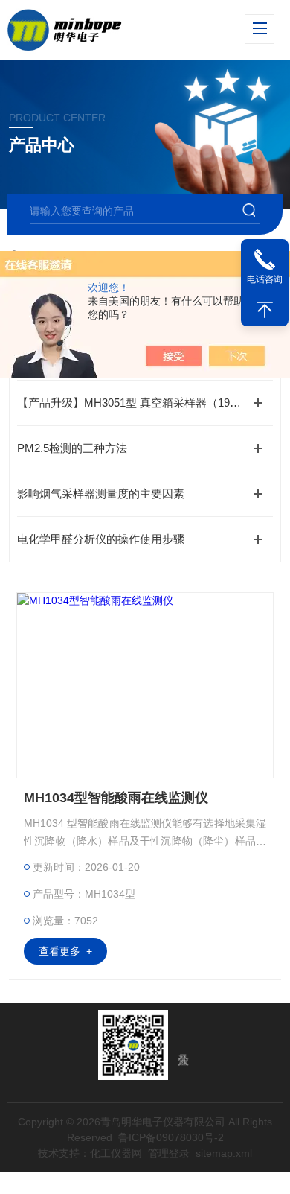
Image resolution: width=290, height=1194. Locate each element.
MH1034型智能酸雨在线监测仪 (116, 797)
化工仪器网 (116, 1153)
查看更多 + (65, 951)
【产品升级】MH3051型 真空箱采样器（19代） (134, 402)
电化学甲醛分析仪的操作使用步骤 (100, 539)
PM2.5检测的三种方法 (72, 448)
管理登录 (169, 1153)
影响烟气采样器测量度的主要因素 (100, 493)
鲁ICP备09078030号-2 (171, 1137)
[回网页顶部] (264, 310)
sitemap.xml (224, 1153)
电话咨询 (265, 279)
